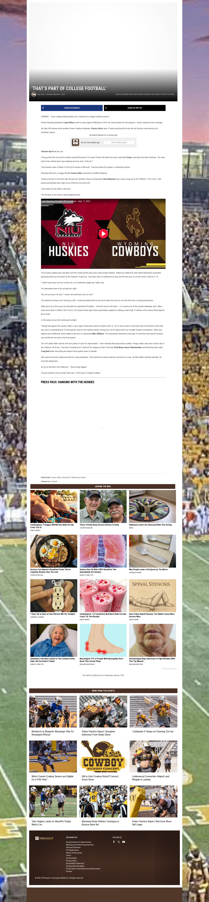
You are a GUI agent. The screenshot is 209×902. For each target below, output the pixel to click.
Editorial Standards (73, 847)
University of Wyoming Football (74, 477)
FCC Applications (72, 850)
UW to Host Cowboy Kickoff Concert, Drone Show (100, 778)
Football (54, 481)
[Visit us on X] (119, 841)
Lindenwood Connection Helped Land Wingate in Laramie (150, 778)
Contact (69, 871)
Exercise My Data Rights (75, 866)
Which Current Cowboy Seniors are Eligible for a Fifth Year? (52, 778)
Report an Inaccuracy (74, 853)
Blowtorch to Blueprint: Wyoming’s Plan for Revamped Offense (53, 733)
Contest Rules (71, 858)
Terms (68, 855)
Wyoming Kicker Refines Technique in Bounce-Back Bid (100, 823)
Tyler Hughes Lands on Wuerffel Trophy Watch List (51, 823)
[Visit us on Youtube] (124, 841)
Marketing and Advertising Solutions (80, 845)
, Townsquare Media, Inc (59, 878)
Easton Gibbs (56, 477)
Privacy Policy (71, 861)
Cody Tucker (41, 94)
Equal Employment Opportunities (78, 842)
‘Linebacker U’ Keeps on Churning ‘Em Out (152, 731)
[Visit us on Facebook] (114, 841)
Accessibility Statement (75, 863)
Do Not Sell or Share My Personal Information (83, 869)
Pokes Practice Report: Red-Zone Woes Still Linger (152, 823)
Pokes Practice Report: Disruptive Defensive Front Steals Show (98, 733)
